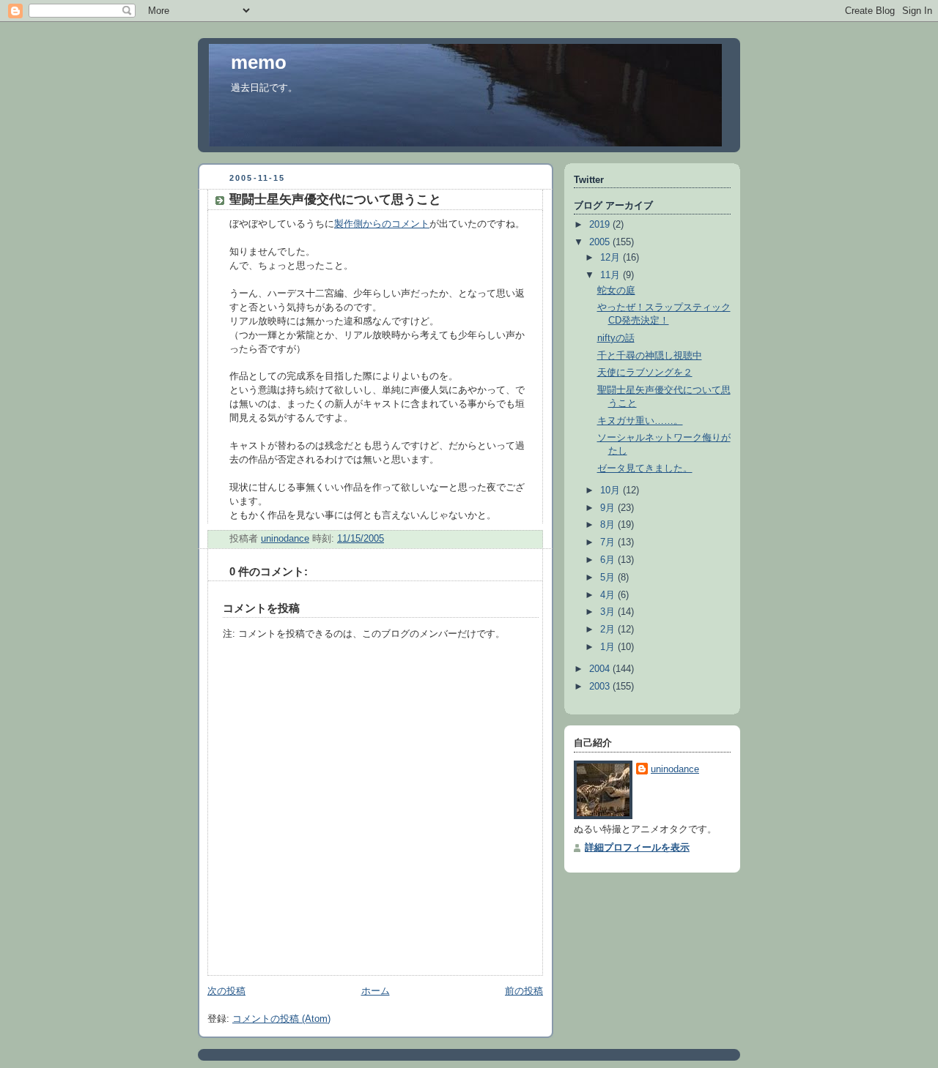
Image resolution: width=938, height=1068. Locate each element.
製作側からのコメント (381, 224)
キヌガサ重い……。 (640, 421)
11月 (611, 275)
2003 (601, 686)
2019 (601, 225)
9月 (609, 508)
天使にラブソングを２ (645, 372)
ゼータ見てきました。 (645, 468)
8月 (609, 525)
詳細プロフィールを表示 (637, 848)
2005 (601, 242)
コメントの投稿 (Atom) (281, 1019)
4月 (609, 595)
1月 (609, 647)
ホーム (375, 991)
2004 (601, 669)
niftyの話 (616, 338)
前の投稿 (524, 991)
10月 (611, 490)
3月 (609, 612)
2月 (609, 629)
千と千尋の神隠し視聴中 (649, 356)
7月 (609, 542)
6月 (609, 560)
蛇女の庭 (616, 290)
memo (259, 62)
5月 (609, 577)
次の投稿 (226, 991)
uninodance (675, 769)
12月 (611, 258)
